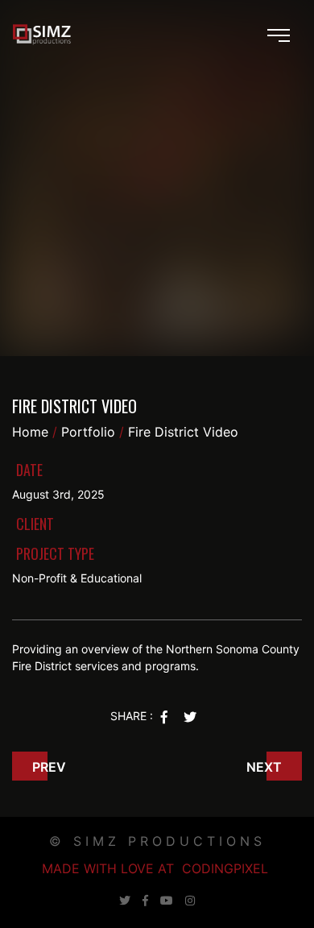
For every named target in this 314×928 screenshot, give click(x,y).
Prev (49, 767)
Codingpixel (225, 868)
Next (264, 767)
